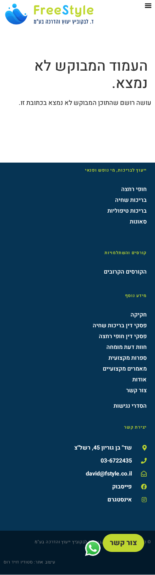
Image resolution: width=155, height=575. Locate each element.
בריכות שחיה (131, 200)
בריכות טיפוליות (127, 211)
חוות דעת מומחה (126, 347)
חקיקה (138, 314)
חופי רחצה (134, 189)
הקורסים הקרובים (125, 271)
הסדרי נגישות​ (130, 406)
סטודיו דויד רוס (18, 562)
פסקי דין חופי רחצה (123, 336)
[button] (148, 5)
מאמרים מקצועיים (125, 368)
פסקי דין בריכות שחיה (120, 325)
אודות (139, 379)
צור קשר (136, 390)
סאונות (138, 221)
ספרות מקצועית (127, 358)
